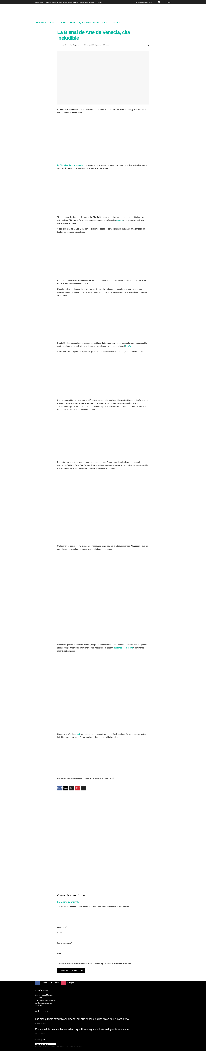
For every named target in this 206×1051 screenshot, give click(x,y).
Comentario (62, 927)
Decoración (40, 23)
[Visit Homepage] (52, 12)
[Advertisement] (127, 11)
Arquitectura (84, 23)
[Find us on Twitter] (159, 2)
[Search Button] (170, 23)
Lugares (63, 23)
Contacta (55, 2)
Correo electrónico (64, 943)
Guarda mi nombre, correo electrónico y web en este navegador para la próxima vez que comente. (95, 964)
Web (59, 953)
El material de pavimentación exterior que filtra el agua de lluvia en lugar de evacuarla (82, 1029)
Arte (104, 23)
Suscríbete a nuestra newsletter (69, 2)
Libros (96, 23)
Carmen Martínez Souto (72, 45)
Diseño (52, 23)
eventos (119, 220)
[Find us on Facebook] (156, 2)
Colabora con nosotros (87, 2)
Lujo (72, 23)
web (78, 734)
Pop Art (128, 346)
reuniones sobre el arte (123, 648)
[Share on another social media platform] (83, 788)
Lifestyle (115, 23)
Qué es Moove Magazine (43, 2)
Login (169, 2)
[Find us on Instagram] (162, 2)
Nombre (60, 933)
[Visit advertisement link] (103, 838)
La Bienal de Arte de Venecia (70, 165)
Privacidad (99, 2)
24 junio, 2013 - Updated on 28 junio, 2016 (98, 45)
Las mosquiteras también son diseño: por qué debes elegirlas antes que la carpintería (82, 1018)
